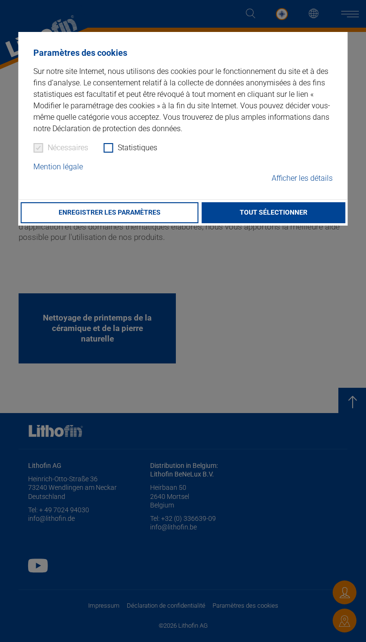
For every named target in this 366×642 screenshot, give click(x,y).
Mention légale (58, 166)
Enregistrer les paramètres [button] (110, 212)
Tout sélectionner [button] (273, 212)
